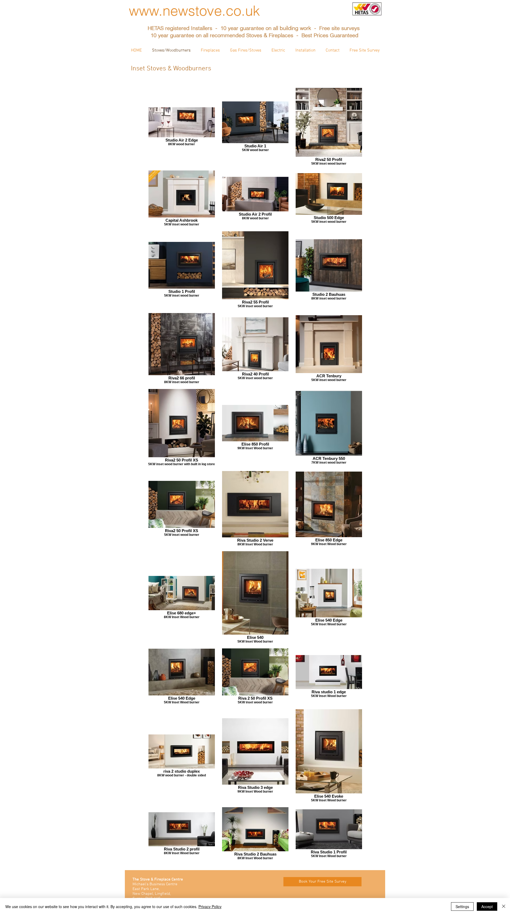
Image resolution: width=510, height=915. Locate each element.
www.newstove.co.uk (194, 10)
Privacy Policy (210, 906)
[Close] (503, 906)
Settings (462, 906)
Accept (487, 906)
